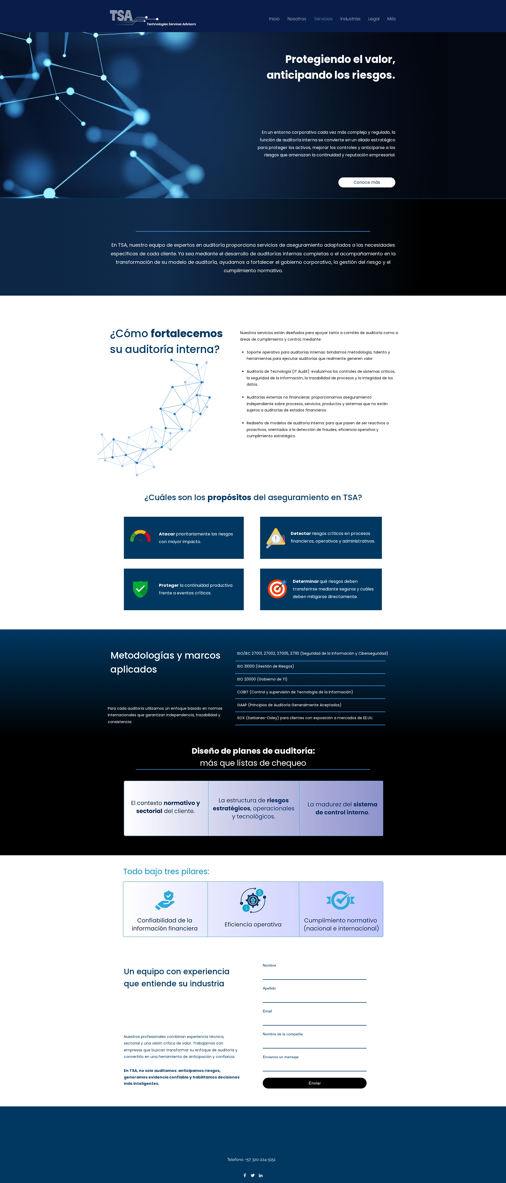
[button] (366, 182)
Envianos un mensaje (281, 1057)
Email (267, 1011)
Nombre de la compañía (283, 1034)
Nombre (269, 965)
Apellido (269, 988)
